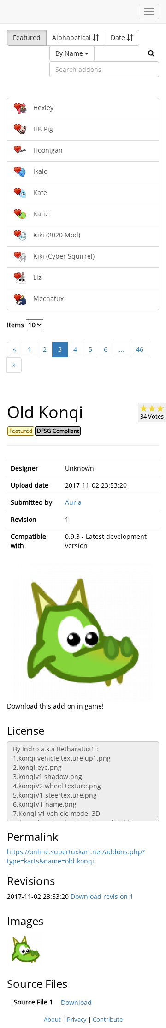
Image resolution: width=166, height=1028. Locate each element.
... (122, 349)
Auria (73, 502)
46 (139, 349)
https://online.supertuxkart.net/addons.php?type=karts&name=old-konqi (76, 856)
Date (119, 37)
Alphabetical (72, 37)
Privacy (77, 1019)
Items (16, 324)
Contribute (108, 1019)
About (52, 1019)
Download (76, 1002)
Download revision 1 (102, 896)
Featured (27, 37)
